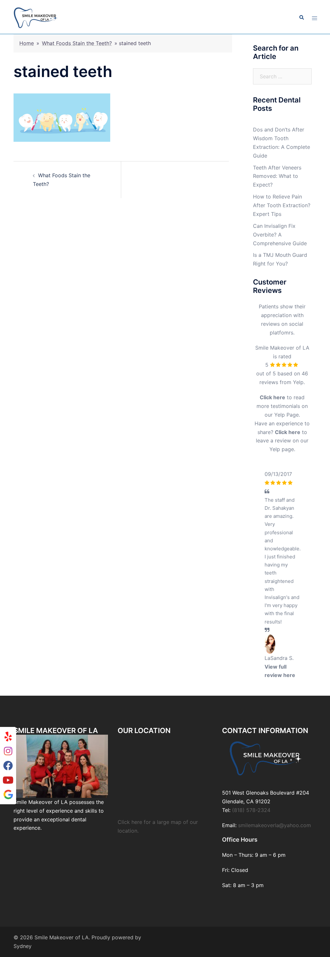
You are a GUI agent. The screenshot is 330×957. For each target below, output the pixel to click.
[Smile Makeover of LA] (36, 17)
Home (26, 43)
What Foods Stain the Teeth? (77, 43)
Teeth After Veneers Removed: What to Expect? (277, 176)
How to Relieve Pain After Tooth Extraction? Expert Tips (281, 205)
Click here (272, 397)
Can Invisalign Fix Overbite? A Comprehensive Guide (280, 235)
